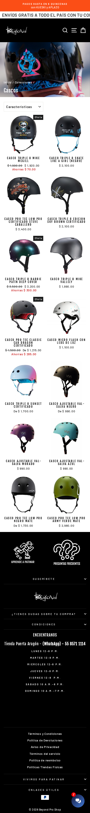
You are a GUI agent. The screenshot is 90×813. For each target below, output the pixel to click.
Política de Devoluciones (45, 740)
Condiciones (44, 624)
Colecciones (23, 82)
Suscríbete (44, 578)
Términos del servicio (44, 753)
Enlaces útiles (44, 789)
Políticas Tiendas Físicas (45, 767)
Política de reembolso (45, 760)
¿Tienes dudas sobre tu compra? (44, 613)
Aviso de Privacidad (45, 747)
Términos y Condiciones (45, 733)
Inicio (8, 82)
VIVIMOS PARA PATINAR (44, 779)
